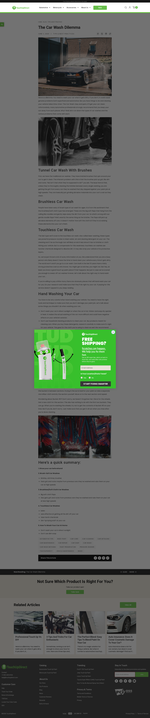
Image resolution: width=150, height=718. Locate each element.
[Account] (130, 7)
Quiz (100, 8)
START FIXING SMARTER (95, 383)
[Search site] (125, 7)
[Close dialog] (113, 332)
